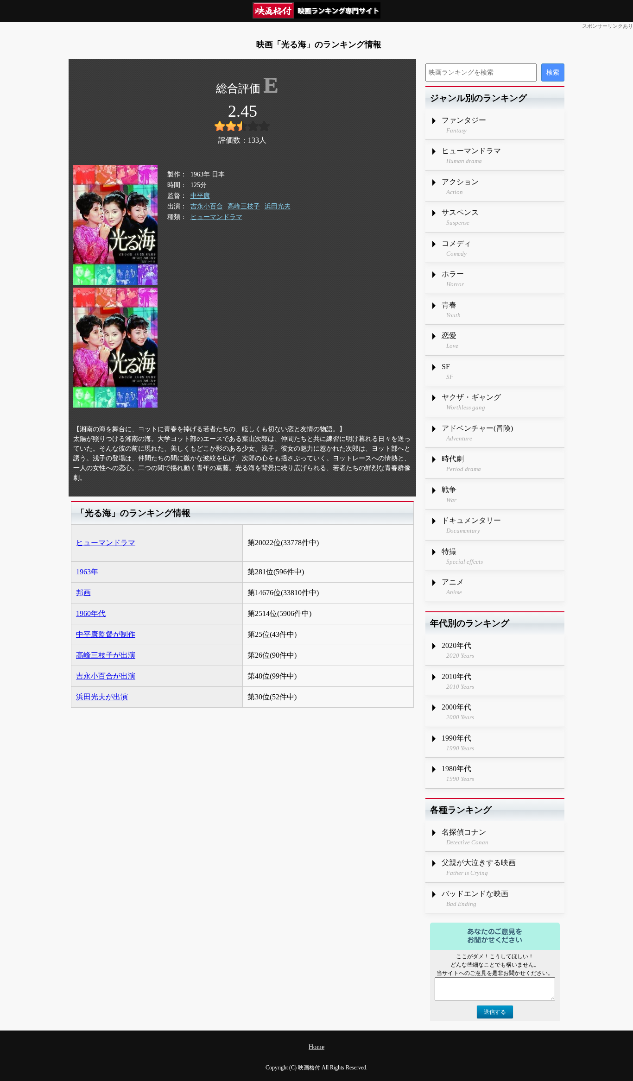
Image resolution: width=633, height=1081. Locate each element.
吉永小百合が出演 (105, 676)
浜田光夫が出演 (102, 697)
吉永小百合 (206, 206)
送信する (495, 1012)
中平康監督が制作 (105, 634)
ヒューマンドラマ (216, 217)
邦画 (83, 593)
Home (316, 1046)
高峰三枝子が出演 (105, 655)
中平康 (200, 195)
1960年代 (91, 613)
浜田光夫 (278, 206)
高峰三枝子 (244, 206)
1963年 (87, 572)
